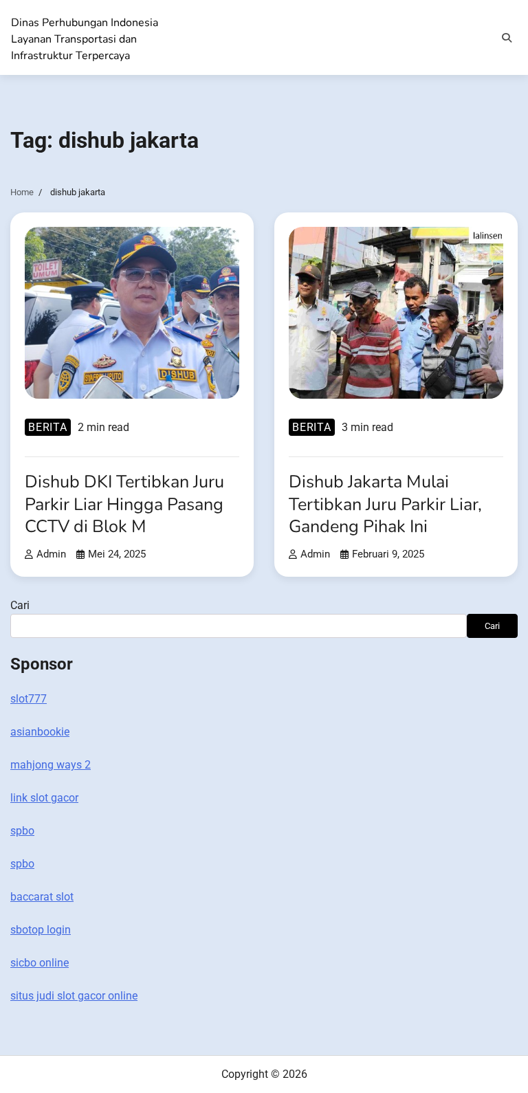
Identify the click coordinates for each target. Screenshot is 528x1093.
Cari (20, 605)
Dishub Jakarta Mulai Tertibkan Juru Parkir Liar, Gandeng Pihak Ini (385, 504)
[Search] (506, 37)
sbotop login (40, 929)
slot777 (28, 698)
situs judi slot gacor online (74, 995)
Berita (47, 427)
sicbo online (39, 962)
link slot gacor (44, 797)
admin (51, 554)
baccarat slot (42, 896)
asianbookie (39, 731)
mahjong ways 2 (50, 764)
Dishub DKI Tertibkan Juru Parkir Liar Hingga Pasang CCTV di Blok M (124, 504)
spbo (22, 830)
